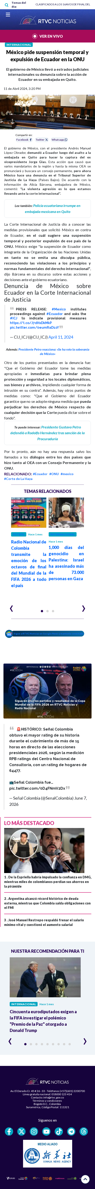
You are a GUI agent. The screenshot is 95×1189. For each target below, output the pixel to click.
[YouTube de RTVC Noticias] (46, 1131)
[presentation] (11, 606)
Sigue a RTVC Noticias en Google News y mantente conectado (49, 633)
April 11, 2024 (60, 337)
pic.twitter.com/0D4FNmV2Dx (37, 788)
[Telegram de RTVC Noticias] (71, 1131)
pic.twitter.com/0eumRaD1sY (34, 327)
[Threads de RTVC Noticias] (84, 1131)
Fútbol (19, 534)
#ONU (54, 474)
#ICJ (13, 318)
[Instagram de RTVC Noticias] (34, 1131)
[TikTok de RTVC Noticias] (59, 1131)
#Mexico (59, 309)
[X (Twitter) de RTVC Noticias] (21, 1131)
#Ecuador (54, 314)
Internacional (18, 44)
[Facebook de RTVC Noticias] (9, 1131)
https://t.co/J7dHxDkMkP (31, 323)
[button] (42, 611)
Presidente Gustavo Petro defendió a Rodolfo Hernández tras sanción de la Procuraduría (47, 433)
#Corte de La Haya (18, 479)
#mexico (67, 474)
